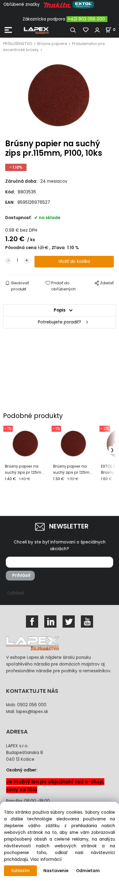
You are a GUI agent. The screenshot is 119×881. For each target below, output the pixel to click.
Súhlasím (20, 871)
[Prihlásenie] (97, 30)
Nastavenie (55, 871)
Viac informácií (46, 859)
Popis (60, 310)
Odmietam (88, 871)
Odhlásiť (15, 593)
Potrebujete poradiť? (59, 322)
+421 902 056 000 (86, 19)
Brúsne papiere (52, 43)
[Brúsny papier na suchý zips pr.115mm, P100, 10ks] (59, 96)
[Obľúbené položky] (86, 30)
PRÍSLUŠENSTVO (17, 43)
